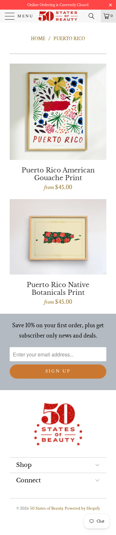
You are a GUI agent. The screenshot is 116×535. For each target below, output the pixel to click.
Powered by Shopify (82, 508)
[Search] (94, 16)
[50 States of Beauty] (58, 16)
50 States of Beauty (46, 508)
